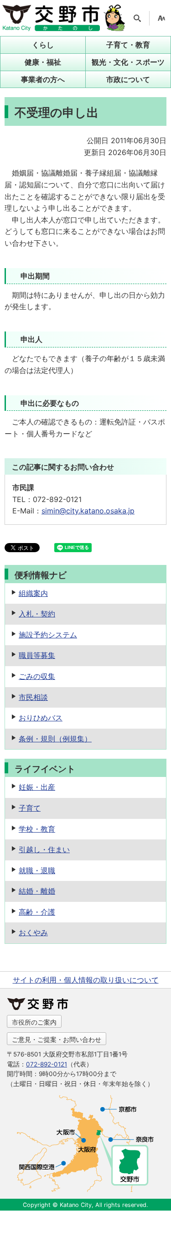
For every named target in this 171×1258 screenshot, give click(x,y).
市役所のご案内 (34, 1022)
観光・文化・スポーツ (128, 62)
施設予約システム (48, 634)
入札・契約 (37, 613)
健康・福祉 (43, 62)
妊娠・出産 (37, 787)
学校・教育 (37, 828)
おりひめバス (40, 717)
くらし (43, 44)
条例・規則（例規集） (55, 738)
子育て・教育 (128, 44)
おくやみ (33, 932)
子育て (30, 808)
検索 (137, 18)
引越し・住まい (44, 849)
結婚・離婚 (37, 891)
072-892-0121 (46, 1064)
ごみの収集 (37, 676)
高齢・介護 (37, 911)
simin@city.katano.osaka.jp (88, 510)
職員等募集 (37, 655)
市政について (128, 79)
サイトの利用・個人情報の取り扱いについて (86, 979)
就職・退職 (37, 870)
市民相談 (33, 697)
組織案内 (33, 593)
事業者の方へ (43, 79)
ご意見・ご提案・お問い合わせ (56, 1039)
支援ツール (161, 18)
